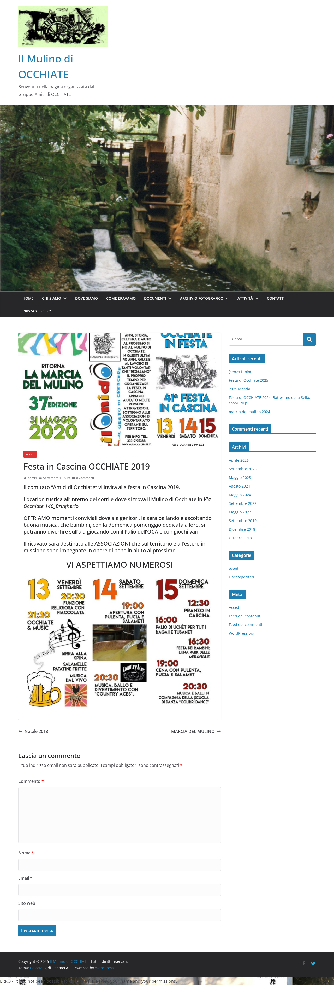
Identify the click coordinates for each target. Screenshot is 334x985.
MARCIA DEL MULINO (193, 731)
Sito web (26, 903)
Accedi (234, 607)
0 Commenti (85, 478)
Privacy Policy (36, 310)
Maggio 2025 (240, 477)
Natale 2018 (36, 731)
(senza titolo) (240, 371)
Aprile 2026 (239, 460)
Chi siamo (51, 298)
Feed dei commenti (245, 624)
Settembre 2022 (243, 503)
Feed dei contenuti (245, 615)
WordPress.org (241, 633)
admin (32, 478)
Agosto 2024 (239, 486)
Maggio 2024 (240, 494)
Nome (26, 853)
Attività (245, 298)
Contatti (276, 298)
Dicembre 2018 (242, 529)
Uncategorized (241, 577)
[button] (64, 298)
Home (28, 298)
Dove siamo (86, 298)
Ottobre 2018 (240, 537)
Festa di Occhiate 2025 (248, 380)
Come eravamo (121, 298)
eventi (30, 454)
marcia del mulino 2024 (249, 411)
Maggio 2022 (240, 511)
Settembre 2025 (243, 468)
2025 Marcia (239, 388)
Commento (31, 781)
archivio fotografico (201, 298)
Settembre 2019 (243, 520)
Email (25, 878)
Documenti (155, 298)
